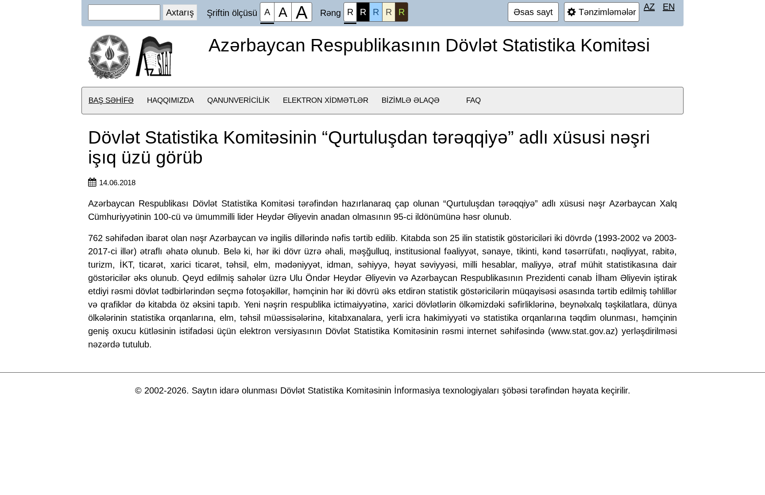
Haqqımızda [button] (170, 100)
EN (669, 7)
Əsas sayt (533, 12)
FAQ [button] (473, 100)
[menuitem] (111, 100)
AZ (649, 7)
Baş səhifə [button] (111, 100)
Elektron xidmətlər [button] (325, 100)
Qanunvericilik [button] (238, 100)
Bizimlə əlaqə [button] (411, 100)
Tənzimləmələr (606, 12)
